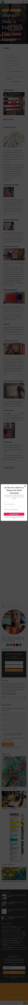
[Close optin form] (25, 486)
